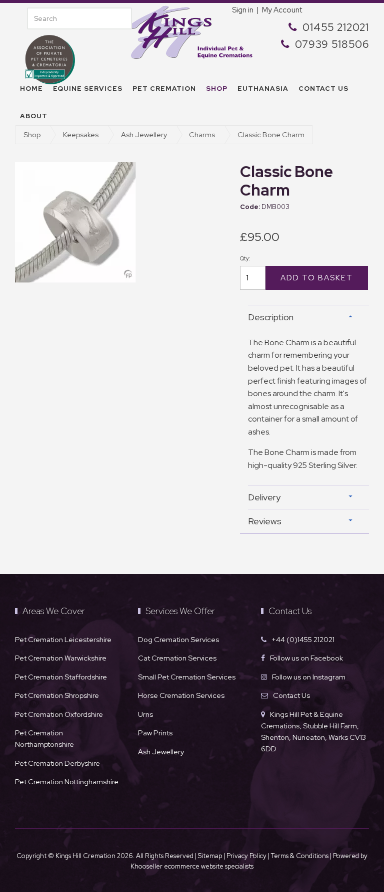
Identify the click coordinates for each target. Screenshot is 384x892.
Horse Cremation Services (181, 695)
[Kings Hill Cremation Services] (192, 31)
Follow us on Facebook (306, 658)
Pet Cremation (164, 88)
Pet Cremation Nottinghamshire (66, 781)
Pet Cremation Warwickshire (60, 658)
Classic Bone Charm (271, 134)
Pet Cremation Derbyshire (57, 763)
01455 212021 (335, 27)
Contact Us (291, 695)
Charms (202, 134)
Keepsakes (80, 134)
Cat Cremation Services (177, 658)
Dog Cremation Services (178, 639)
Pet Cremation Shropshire (57, 695)
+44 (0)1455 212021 (303, 639)
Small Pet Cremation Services (187, 676)
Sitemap (210, 856)
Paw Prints (155, 732)
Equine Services (87, 88)
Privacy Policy (246, 856)
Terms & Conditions (300, 856)
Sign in (243, 10)
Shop (217, 88)
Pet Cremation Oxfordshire (59, 714)
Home (31, 88)
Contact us (323, 88)
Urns (145, 714)
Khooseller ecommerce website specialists (192, 866)
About (34, 116)
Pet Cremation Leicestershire (63, 639)
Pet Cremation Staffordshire (61, 676)
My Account (282, 10)
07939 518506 (332, 44)
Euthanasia (263, 88)
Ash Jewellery (144, 134)
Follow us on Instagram (309, 676)
